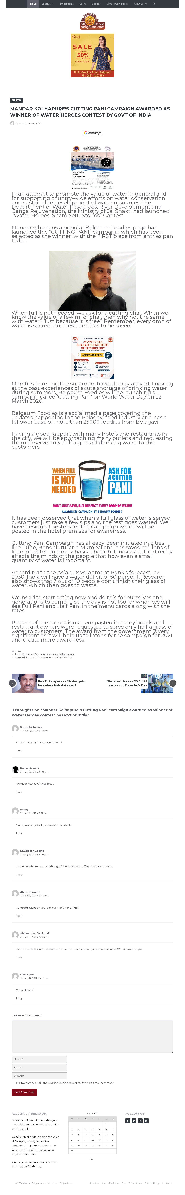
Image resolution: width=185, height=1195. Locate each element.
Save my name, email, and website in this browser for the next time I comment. (64, 1127)
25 (79, 1190)
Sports (82, 3)
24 (72, 1190)
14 (99, 1179)
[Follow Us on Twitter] (134, 1165)
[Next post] (172, 728)
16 (113, 1179)
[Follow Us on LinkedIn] (146, 1165)
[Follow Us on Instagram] (140, 1165)
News (33, 3)
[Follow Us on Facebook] (127, 1165)
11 (78, 1179)
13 (92, 1179)
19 (85, 1185)
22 (106, 1185)
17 (72, 1185)
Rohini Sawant (29, 813)
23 (113, 1185)
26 (86, 1190)
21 (99, 1185)
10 (72, 1179)
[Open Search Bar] (154, 4)
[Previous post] (12, 728)
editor (22, 123)
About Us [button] (138, 3)
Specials (96, 3)
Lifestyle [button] (46, 3)
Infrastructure (67, 3)
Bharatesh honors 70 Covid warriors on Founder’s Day (43, 702)
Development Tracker (117, 3)
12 (85, 1179)
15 (106, 1179)
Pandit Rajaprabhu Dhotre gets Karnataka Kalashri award (45, 699)
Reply (19, 795)
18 (79, 1185)
